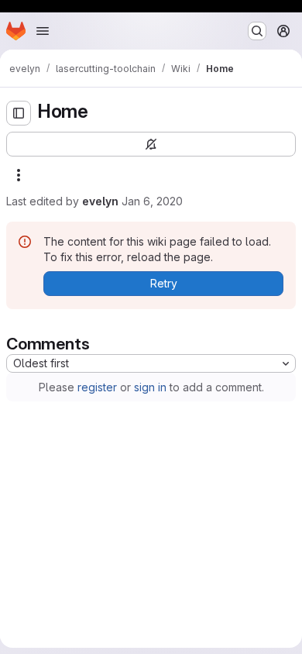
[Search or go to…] (257, 31)
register (97, 387)
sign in (150, 387)
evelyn (100, 201)
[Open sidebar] (18, 113)
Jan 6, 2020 (152, 201)
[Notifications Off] (151, 144)
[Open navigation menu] (42, 31)
